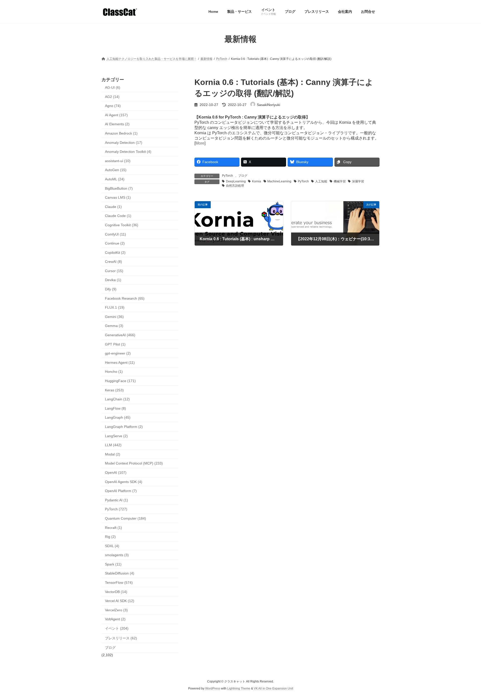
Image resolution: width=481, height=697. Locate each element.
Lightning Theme (238, 688)
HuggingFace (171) (120, 381)
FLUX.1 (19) (115, 307)
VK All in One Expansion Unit (273, 688)
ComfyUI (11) (115, 234)
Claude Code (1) (118, 216)
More (199, 143)
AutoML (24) (115, 179)
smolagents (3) (117, 555)
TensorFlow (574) (119, 582)
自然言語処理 (235, 185)
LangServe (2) (116, 436)
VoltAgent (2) (115, 619)
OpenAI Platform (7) (121, 491)
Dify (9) (110, 289)
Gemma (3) (114, 326)
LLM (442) (113, 445)
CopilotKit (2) (115, 252)
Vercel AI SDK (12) (119, 601)
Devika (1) (113, 280)
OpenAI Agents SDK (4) (123, 482)
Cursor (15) (114, 271)
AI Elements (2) (117, 124)
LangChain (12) (117, 399)
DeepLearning (236, 181)
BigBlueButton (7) (119, 188)
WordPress (212, 688)
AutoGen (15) (116, 170)
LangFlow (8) (115, 408)
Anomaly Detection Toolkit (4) (128, 152)
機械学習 (340, 181)
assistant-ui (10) (118, 161)
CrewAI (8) (113, 262)
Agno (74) (113, 106)
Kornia (256, 181)
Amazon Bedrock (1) (121, 133)
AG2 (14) (112, 96)
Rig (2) (110, 537)
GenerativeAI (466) (120, 335)
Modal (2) (112, 454)
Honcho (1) (114, 372)
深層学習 (358, 181)
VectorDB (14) (116, 592)
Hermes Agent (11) (120, 362)
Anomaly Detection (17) (123, 142)
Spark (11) (113, 564)
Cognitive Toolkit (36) (121, 225)
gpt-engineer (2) (118, 353)
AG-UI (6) (112, 87)
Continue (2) (115, 243)
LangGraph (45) (118, 417)
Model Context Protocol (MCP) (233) (134, 463)
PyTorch (227, 175)
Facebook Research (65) (125, 298)
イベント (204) (117, 628)
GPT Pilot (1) (115, 344)
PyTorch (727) (116, 509)
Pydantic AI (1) (116, 500)
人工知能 (321, 181)
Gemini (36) (114, 316)
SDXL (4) (112, 546)
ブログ (242, 175)
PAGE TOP (465, 671)
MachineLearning (279, 181)
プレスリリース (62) (121, 638)
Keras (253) (114, 390)
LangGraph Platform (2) (124, 427)
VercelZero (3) (116, 610)
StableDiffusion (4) (119, 573)
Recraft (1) (113, 527)
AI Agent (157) (116, 115)
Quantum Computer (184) (125, 518)
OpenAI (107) (116, 473)
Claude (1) (113, 206)
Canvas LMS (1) (118, 197)
